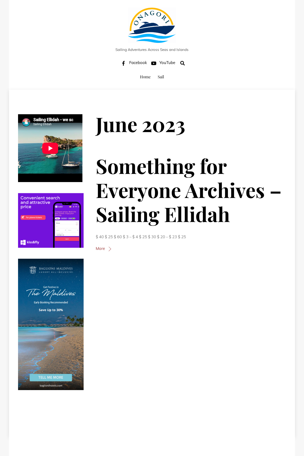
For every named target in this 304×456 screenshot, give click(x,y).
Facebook (137, 62)
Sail (161, 76)
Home (145, 76)
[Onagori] (152, 40)
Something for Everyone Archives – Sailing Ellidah (189, 189)
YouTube (166, 62)
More (100, 248)
